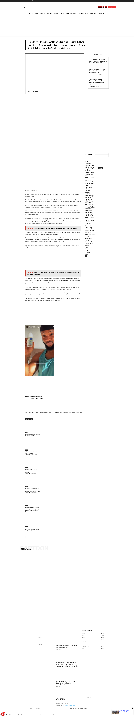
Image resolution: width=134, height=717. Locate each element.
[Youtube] (106, 7)
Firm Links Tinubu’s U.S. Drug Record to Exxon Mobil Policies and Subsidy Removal (89, 185)
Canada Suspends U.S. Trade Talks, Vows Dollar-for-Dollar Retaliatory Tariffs (97, 71)
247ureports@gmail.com (68, 705)
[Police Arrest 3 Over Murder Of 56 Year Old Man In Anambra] (33, 445)
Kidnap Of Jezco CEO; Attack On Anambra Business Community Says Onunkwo (32, 471)
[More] (76, 91)
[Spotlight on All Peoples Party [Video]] (67, 591)
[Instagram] (101, 7)
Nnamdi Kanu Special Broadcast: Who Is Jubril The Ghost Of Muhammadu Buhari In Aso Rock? (67, 664)
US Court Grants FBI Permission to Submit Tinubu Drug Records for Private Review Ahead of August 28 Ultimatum (89, 169)
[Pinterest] (70, 91)
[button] (21, 7)
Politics (86, 177)
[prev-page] (26, 537)
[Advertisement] (67, 25)
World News (92, 74)
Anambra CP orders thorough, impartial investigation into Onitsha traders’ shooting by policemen (33, 529)
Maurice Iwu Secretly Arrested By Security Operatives (66, 646)
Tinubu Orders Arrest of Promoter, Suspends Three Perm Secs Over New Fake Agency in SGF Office (96, 81)
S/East (105, 48)
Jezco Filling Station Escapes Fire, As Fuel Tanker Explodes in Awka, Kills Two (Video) (98, 61)
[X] (103, 7)
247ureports (27, 436)
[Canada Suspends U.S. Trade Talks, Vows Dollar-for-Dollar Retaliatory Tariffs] (33, 642)
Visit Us (100, 168)
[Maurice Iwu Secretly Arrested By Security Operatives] (67, 638)
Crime (91, 64)
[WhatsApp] (73, 91)
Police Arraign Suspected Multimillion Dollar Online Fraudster (89, 199)
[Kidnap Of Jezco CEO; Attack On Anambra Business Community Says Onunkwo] (33, 462)
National (92, 86)
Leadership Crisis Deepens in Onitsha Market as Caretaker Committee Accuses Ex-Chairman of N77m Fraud (32, 490)
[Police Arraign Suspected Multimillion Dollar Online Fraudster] (33, 427)
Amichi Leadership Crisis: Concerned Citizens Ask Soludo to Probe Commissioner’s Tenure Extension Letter (89, 245)
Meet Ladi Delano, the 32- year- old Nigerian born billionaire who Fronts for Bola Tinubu (67, 683)
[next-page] (28, 537)
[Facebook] (99, 7)
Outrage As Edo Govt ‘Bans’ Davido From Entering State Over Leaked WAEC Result (90, 211)
